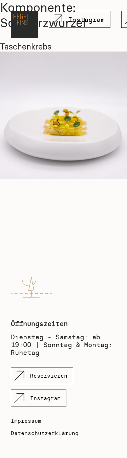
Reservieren (48, 375)
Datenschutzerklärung (45, 433)
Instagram (86, 19)
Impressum (26, 420)
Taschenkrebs (25, 46)
